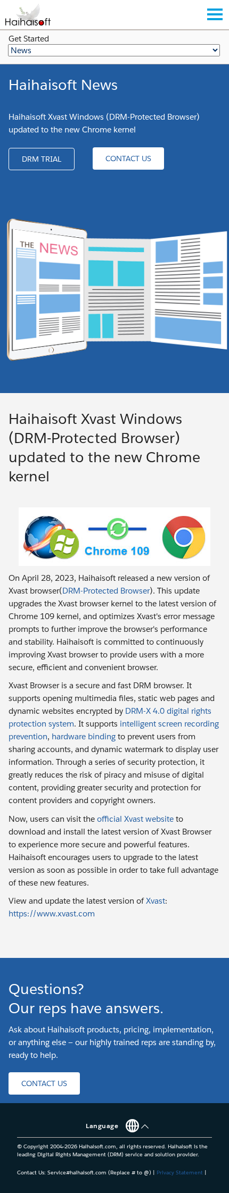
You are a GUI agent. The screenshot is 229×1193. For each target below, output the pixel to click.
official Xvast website (135, 819)
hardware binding (84, 736)
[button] (42, 159)
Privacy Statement (180, 1172)
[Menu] (214, 14)
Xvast (155, 901)
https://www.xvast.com (52, 913)
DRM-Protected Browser (106, 591)
